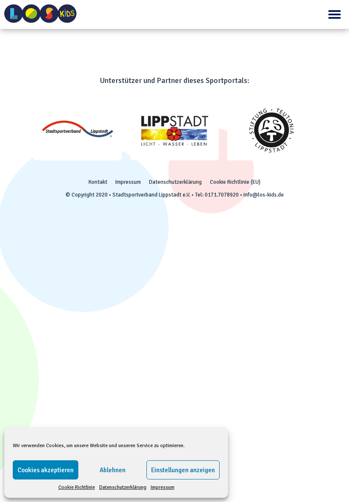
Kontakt (98, 182)
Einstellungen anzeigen (183, 470)
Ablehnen (113, 470)
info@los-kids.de (263, 194)
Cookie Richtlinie (76, 487)
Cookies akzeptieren (45, 470)
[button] (334, 14)
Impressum (162, 487)
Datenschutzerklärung (122, 487)
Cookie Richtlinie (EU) (235, 182)
